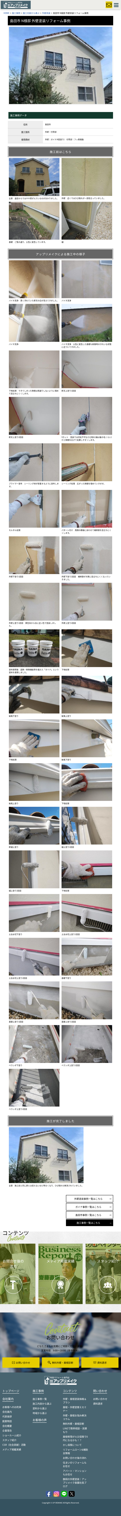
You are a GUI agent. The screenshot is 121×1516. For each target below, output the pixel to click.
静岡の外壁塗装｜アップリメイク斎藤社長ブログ (74, 1482)
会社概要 (7, 1426)
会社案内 (7, 1411)
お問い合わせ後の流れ (74, 1458)
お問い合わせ (100, 1399)
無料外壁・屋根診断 (73, 1423)
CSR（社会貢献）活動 (14, 1444)
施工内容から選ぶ (42, 1403)
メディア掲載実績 (11, 1449)
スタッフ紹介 (9, 1440)
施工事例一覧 (40, 1399)
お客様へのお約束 (11, 1407)
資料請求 (98, 1403)
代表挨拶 (7, 1416)
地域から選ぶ (40, 1413)
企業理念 (7, 1430)
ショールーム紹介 (11, 1435)
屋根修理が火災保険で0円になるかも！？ (75, 1438)
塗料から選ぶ (40, 1408)
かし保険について (72, 1445)
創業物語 (7, 1421)
